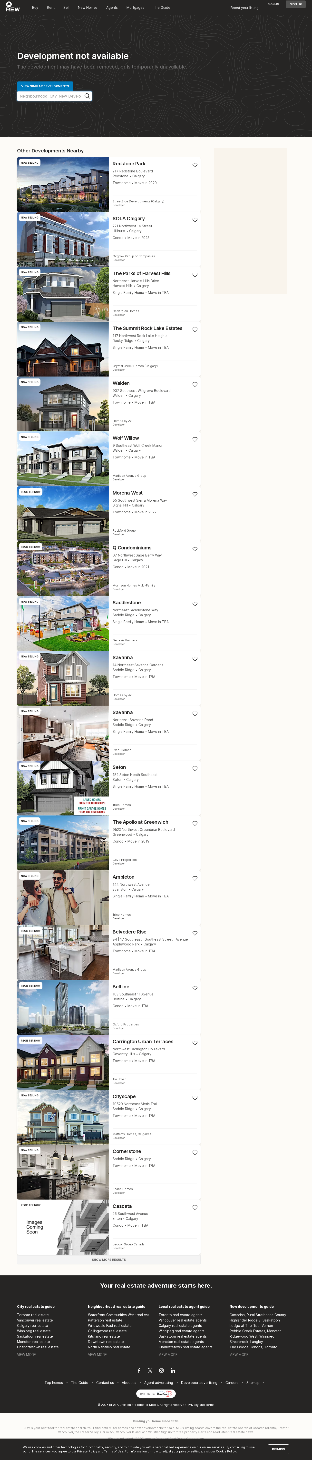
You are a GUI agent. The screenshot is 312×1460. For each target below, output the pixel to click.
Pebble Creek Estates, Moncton (256, 1331)
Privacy (193, 1405)
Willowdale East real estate (110, 1325)
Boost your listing (245, 8)
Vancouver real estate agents (183, 1320)
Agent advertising (158, 1383)
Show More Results (109, 1259)
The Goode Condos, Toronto (253, 1347)
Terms (209, 1405)
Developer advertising (199, 1383)
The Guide (161, 7)
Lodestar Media (146, 1405)
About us (129, 1383)
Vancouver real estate (35, 1320)
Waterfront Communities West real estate (121, 1315)
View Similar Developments (45, 86)
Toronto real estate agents (181, 1315)
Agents (112, 7)
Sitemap (253, 1383)
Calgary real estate (32, 1325)
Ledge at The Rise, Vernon (251, 1325)
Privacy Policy (87, 1451)
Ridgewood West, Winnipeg (252, 1336)
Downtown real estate (106, 1342)
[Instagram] (161, 1371)
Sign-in (273, 4)
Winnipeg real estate (34, 1331)
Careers (231, 1383)
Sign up (296, 4)
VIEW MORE (26, 1354)
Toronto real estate (33, 1315)
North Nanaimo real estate (109, 1347)
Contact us (105, 1383)
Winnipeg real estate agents (182, 1331)
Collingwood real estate (107, 1331)
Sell (66, 7)
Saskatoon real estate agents (183, 1336)
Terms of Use (113, 1451)
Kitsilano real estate (104, 1336)
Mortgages (135, 7)
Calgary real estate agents (180, 1325)
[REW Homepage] (13, 7)
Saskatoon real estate (35, 1336)
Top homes (54, 1383)
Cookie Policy (226, 1451)
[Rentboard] (164, 1393)
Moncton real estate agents (181, 1342)
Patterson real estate (105, 1320)
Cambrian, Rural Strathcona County (258, 1315)
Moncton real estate (33, 1342)
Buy (35, 7)
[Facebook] (139, 1371)
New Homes (88, 7)
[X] (150, 1371)
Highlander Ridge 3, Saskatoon (255, 1320)
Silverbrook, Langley (246, 1342)
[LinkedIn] (173, 1371)
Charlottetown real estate (38, 1347)
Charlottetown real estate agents (186, 1347)
